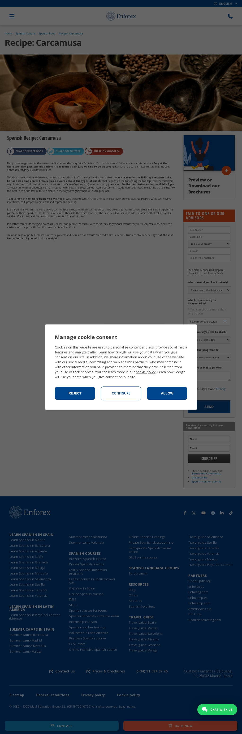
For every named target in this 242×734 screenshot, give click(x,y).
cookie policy (146, 372)
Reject (75, 393)
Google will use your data (135, 352)
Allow (167, 393)
